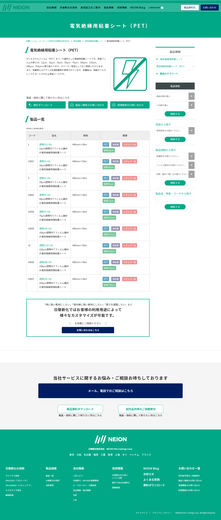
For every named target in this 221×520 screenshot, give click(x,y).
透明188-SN (45, 262)
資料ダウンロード (43, 105)
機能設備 (9, 495)
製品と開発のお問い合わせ (89, 105)
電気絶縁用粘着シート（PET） (171, 66)
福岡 (95, 454)
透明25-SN (44, 178)
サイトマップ (141, 512)
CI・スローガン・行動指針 (85, 485)
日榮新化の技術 (68, 7)
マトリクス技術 (12, 475)
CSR (75, 500)
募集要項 (116, 487)
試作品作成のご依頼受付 (141, 409)
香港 (110, 454)
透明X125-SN (46, 245)
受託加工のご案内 (90, 7)
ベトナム (134, 454)
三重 (103, 454)
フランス (146, 454)
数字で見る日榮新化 (121, 482)
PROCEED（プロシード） (17, 480)
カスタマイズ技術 (13, 490)
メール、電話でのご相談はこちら (110, 390)
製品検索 (51, 468)
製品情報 (109, 7)
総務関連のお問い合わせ (189, 490)
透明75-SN (44, 211)
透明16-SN (44, 161)
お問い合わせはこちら (88, 330)
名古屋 (87, 454)
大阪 (79, 454)
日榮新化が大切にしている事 (120, 476)
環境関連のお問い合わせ (130, 105)
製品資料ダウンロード (80, 409)
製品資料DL (190, 7)
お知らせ (148, 474)
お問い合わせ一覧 (189, 468)
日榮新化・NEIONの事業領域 (86, 480)
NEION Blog (137, 7)
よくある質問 (151, 479)
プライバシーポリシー (162, 512)
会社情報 (52, 7)
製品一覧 (50, 475)
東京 (71, 454)
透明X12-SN (45, 144)
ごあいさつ (78, 475)
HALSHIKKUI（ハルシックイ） (19, 485)
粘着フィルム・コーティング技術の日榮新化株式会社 (47, 41)
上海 (117, 454)
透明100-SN (45, 228)
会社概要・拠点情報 (82, 490)
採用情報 (122, 7)
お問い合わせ (209, 7)
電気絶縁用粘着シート (94, 41)
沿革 (75, 495)
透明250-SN (45, 278)
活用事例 (50, 485)
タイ (124, 454)
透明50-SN (44, 194)
